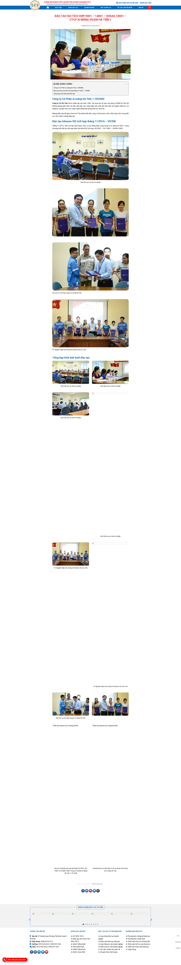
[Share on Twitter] (86, 891)
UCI (99, 25)
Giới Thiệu (58, 7)
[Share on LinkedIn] (94, 891)
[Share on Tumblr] (98, 891)
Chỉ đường (178, 948)
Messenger (178, 942)
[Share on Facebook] (83, 891)
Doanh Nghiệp (89, 7)
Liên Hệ (140, 7)
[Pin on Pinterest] (90, 891)
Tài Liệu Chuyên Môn (124, 7)
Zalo (178, 935)
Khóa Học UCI (73, 7)
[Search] (149, 7)
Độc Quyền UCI (106, 7)
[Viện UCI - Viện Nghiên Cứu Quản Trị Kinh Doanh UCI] (35, 5)
